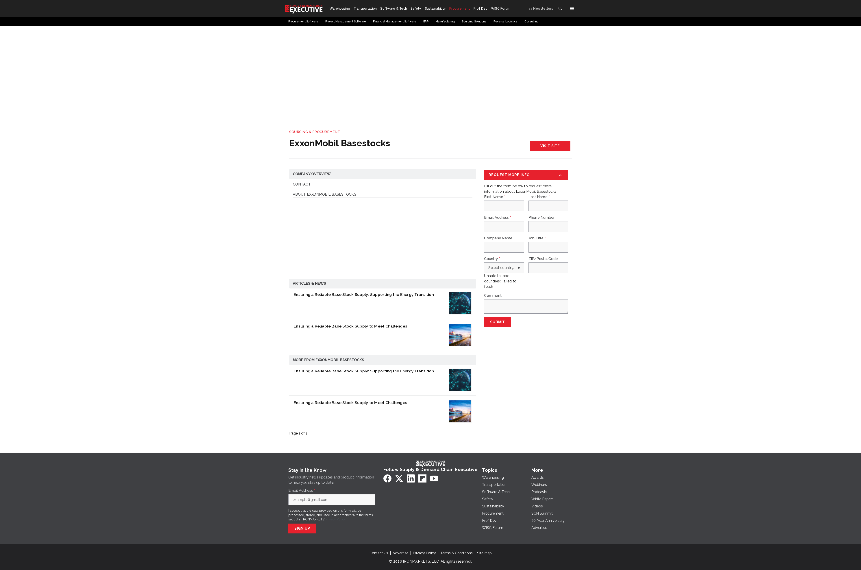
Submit (497, 322)
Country (492, 259)
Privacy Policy (336, 519)
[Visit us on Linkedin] (411, 478)
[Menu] (571, 8)
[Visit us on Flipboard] (422, 478)
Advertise (400, 553)
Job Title (537, 238)
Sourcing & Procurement (314, 132)
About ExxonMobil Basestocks (324, 195)
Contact (302, 184)
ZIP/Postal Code (543, 259)
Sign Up (302, 528)
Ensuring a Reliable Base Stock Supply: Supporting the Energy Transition (364, 294)
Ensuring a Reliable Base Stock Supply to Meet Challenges (350, 326)
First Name (494, 197)
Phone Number (541, 217)
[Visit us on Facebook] (387, 478)
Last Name (539, 197)
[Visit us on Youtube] (434, 478)
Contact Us (379, 553)
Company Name (498, 238)
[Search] (560, 8)
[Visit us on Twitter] (399, 478)
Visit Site (550, 146)
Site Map (484, 553)
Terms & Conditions (456, 553)
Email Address (497, 217)
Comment (493, 295)
